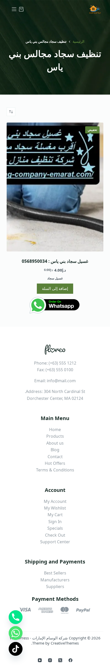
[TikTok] (16, 649)
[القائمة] (14, 9)
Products (55, 436)
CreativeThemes (65, 643)
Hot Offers (55, 463)
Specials (55, 528)
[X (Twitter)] (60, 660)
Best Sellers (55, 573)
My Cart (55, 514)
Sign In (55, 521)
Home (55, 429)
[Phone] (16, 617)
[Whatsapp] (16, 633)
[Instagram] (50, 660)
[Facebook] (70, 660)
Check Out (55, 535)
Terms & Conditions (55, 470)
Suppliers (55, 586)
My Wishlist (55, 508)
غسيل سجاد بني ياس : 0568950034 (55, 261)
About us (55, 443)
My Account (55, 501)
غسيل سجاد (55, 278)
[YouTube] (40, 660)
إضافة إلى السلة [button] (55, 288)
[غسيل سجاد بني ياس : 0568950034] (55, 187)
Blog (55, 450)
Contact (55, 456)
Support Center (55, 542)
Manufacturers (55, 580)
